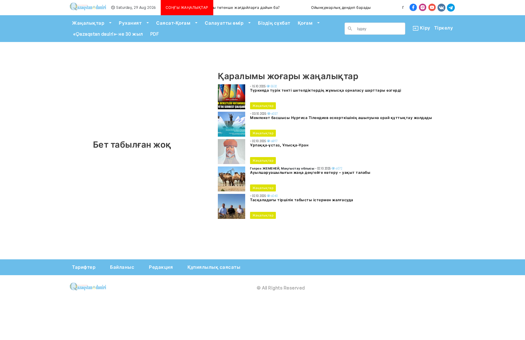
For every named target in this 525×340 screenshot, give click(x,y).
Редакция (161, 267)
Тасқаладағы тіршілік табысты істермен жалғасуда (301, 200)
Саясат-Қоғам (173, 23)
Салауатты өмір (224, 23)
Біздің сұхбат (274, 23)
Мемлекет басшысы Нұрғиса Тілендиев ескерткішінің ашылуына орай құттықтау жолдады (341, 117)
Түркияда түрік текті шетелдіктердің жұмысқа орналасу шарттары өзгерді (325, 90)
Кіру (423, 28)
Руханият (130, 23)
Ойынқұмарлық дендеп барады (336, 7)
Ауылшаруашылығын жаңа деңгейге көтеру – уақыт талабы (310, 172)
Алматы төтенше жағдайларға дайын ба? (236, 7)
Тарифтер (83, 267)
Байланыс (122, 267)
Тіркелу (443, 28)
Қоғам (305, 23)
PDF (154, 34)
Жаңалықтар (88, 23)
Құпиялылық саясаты (213, 267)
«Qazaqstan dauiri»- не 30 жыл (108, 34)
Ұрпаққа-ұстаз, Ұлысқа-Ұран (279, 145)
